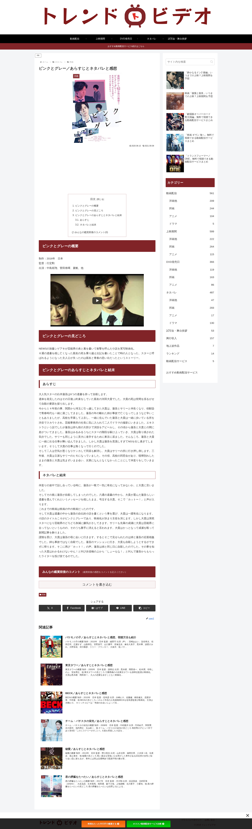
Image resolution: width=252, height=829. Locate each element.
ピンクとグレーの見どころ (89, 210)
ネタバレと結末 (88, 224)
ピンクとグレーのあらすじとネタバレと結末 (98, 215)
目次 (93, 199)
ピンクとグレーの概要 (87, 205)
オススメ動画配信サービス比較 (147, 823)
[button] (144, 608)
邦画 (44, 595)
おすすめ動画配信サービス (182, 372)
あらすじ (84, 219)
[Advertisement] (97, 170)
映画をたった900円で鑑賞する (102, 823)
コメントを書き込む (97, 584)
